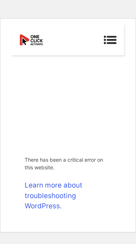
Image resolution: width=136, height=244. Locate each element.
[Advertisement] (68, 101)
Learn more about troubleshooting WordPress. (53, 195)
